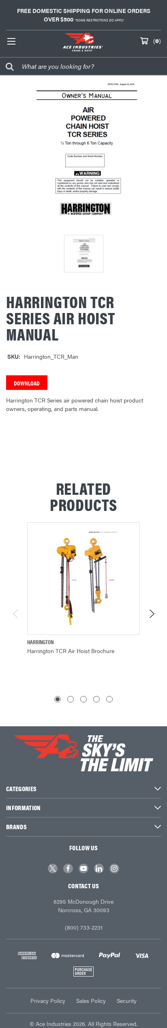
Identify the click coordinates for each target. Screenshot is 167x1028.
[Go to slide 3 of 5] (83, 699)
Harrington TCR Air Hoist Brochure (70, 650)
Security (127, 1000)
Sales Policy (91, 1000)
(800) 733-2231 (84, 927)
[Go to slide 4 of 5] (96, 699)
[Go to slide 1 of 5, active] (57, 699)
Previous (16, 614)
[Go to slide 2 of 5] (70, 699)
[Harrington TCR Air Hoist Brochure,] (83, 578)
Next (151, 614)
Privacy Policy (47, 1000)
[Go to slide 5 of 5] (109, 699)
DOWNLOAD (27, 383)
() (157, 40)
